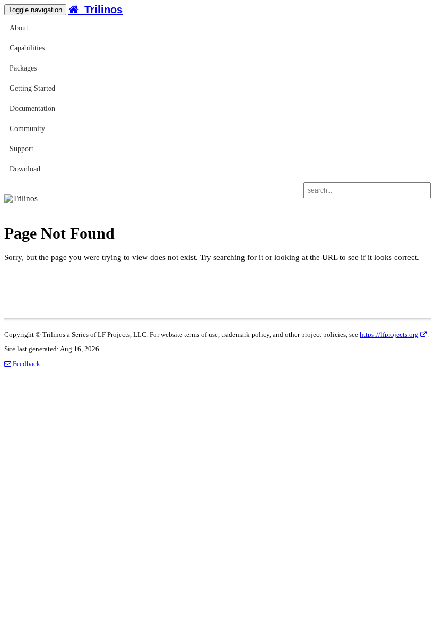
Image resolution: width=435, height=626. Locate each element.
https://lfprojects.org (389, 334)
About (19, 28)
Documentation (32, 108)
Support (21, 149)
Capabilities (27, 48)
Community (27, 129)
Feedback (25, 364)
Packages (23, 68)
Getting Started (32, 88)
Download (25, 169)
